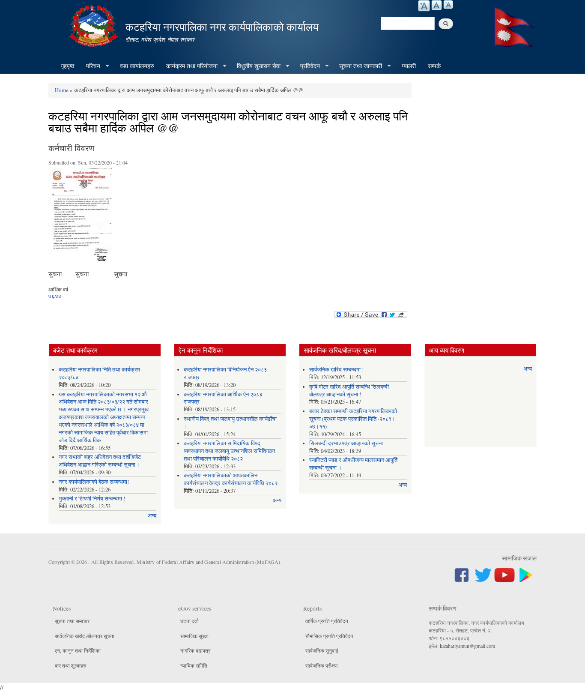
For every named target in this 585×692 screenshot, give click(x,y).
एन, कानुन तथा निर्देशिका (78, 650)
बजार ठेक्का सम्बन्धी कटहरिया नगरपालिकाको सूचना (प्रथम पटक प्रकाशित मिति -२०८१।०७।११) (353, 418)
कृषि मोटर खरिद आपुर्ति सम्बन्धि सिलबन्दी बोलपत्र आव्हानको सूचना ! (349, 390)
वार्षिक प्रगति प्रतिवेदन (326, 620)
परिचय (90, 66)
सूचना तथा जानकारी (357, 66)
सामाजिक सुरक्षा (194, 635)
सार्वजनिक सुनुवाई (321, 650)
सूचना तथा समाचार (72, 620)
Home (62, 90)
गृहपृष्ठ (67, 66)
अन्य (152, 515)
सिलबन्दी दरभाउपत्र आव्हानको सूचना (346, 443)
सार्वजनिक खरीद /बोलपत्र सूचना (84, 635)
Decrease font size (448, 4)
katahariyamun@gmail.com (467, 645)
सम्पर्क (434, 66)
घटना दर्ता (189, 620)
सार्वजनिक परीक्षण (321, 665)
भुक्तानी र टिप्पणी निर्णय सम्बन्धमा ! (92, 498)
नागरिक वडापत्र (195, 650)
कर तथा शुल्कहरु (70, 665)
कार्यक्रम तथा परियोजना (189, 66)
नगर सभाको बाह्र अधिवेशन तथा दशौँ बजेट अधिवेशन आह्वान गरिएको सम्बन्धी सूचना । (100, 460)
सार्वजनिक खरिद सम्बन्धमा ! (336, 369)
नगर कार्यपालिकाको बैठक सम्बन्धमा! (94, 481)
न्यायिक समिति (193, 665)
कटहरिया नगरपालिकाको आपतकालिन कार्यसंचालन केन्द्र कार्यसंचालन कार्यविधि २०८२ (231, 479)
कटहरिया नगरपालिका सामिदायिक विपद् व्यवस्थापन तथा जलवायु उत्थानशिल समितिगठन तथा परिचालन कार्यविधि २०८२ (229, 451)
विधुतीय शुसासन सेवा (256, 66)
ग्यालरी (409, 66)
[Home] (94, 24)
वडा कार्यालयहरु (137, 66)
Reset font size (436, 5)
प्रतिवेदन (307, 66)
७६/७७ (55, 296)
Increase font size (424, 6)
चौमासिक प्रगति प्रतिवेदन (329, 635)
